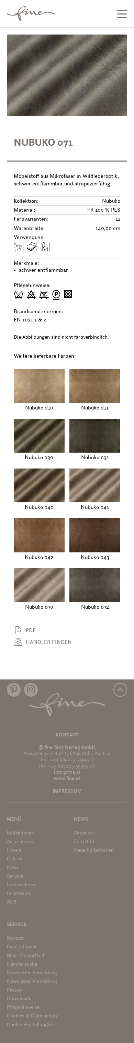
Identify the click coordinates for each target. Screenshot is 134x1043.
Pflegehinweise (23, 1007)
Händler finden (49, 642)
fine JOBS (84, 841)
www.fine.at (67, 778)
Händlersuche (22, 964)
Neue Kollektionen (94, 850)
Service (15, 876)
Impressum (67, 791)
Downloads (19, 999)
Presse (14, 990)
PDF (31, 631)
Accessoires (20, 841)
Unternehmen (22, 885)
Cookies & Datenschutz (32, 1016)
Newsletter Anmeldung (32, 973)
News (13, 867)
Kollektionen (20, 833)
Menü (14, 819)
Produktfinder (22, 947)
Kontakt (67, 735)
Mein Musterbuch (26, 955)
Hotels (14, 850)
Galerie (14, 859)
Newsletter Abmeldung (32, 981)
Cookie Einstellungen (30, 1024)
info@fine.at (67, 772)
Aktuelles (84, 833)
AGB (11, 902)
